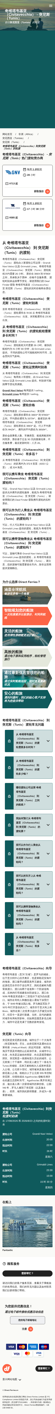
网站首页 (7, 134)
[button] (29, 741)
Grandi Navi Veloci (12, 390)
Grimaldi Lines (10, 394)
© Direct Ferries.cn (10, 1390)
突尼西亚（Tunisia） (13, 138)
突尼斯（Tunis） (11, 142)
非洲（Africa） (26, 134)
